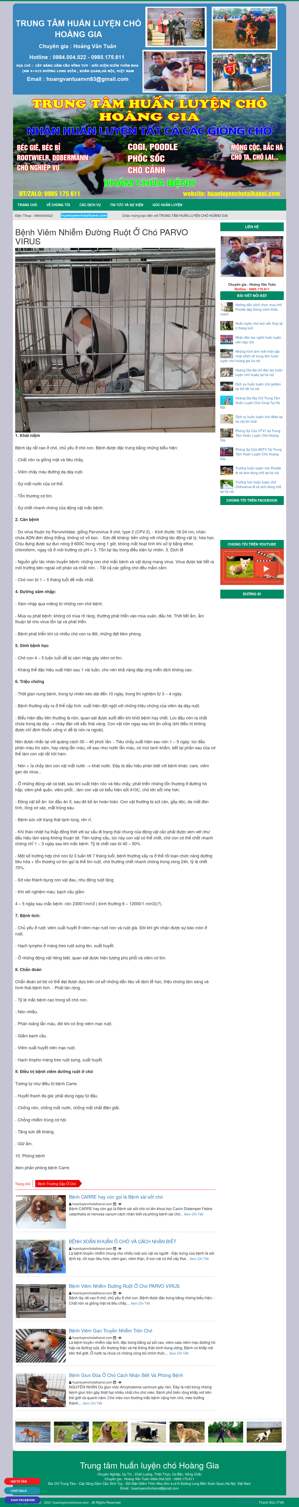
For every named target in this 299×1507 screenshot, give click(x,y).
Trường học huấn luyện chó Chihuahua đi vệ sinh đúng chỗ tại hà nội (250, 487)
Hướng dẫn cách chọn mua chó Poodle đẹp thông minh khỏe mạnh (251, 309)
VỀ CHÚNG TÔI (58, 204)
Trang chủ (27, 204)
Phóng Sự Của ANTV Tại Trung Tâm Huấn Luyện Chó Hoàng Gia (251, 454)
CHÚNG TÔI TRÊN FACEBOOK (252, 500)
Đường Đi (252, 593)
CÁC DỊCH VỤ (90, 204)
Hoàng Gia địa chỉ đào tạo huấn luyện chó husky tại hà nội (259, 372)
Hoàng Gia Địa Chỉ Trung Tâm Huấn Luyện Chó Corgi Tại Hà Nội (250, 403)
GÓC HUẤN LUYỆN (167, 204)
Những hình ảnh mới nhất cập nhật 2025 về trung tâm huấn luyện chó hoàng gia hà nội (250, 356)
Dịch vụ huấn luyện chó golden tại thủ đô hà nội (258, 386)
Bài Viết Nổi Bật (252, 295)
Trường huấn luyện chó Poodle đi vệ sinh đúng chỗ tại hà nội (258, 470)
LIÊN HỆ (252, 226)
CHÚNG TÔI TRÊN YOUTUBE (252, 544)
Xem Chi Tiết (193, 1214)
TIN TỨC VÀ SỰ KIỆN (126, 204)
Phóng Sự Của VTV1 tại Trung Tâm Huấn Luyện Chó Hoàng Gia (250, 435)
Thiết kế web (246, 1502)
